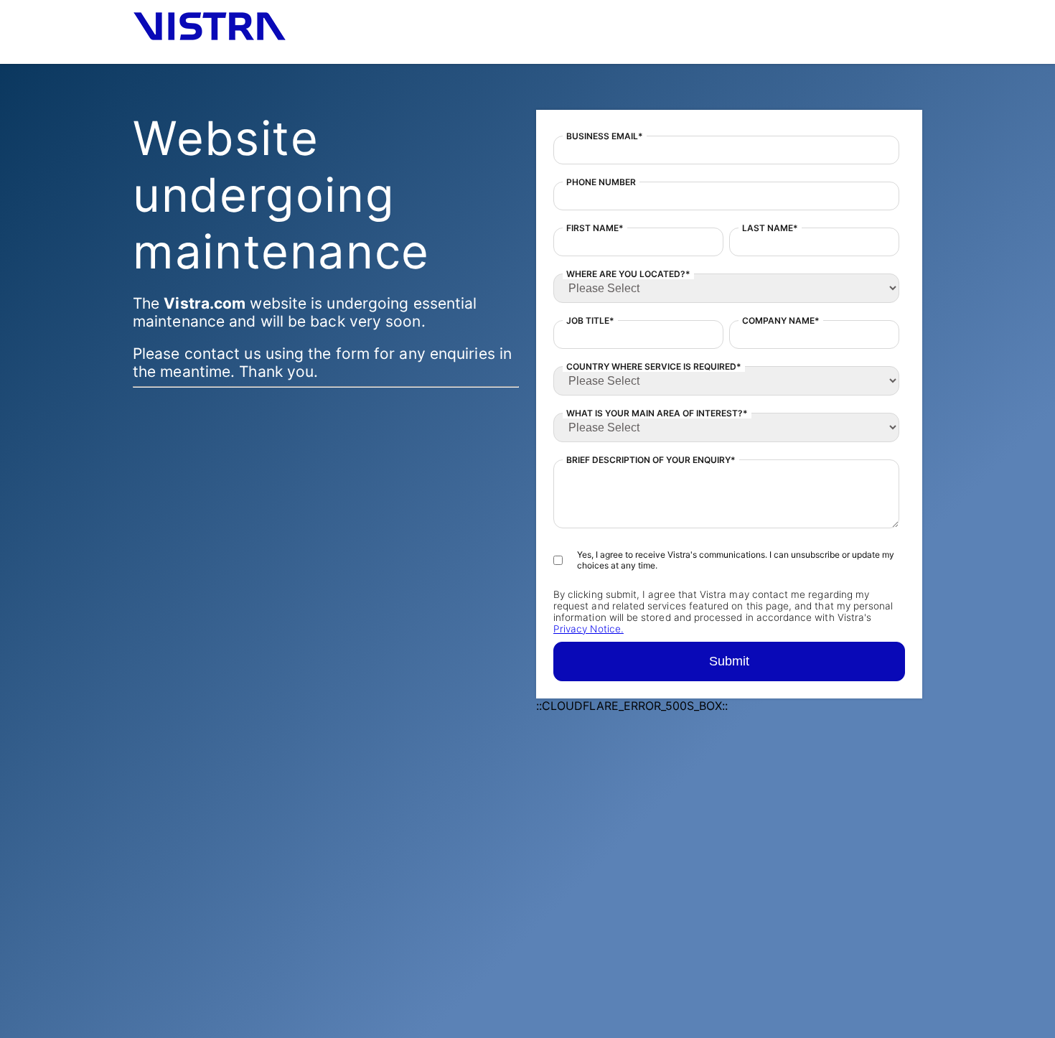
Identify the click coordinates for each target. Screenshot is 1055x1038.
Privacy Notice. (588, 629)
